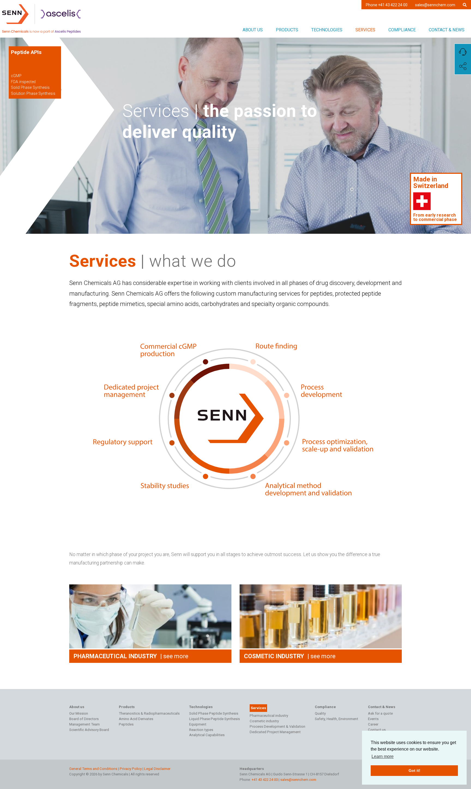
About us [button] (253, 29)
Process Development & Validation (277, 726)
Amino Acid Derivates (136, 719)
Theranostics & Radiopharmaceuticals (149, 713)
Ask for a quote (380, 713)
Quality (320, 713)
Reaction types (201, 730)
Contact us (377, 730)
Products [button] (287, 29)
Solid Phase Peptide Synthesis (213, 713)
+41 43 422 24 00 (265, 780)
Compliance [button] (402, 29)
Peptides (126, 724)
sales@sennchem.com (435, 5)
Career (373, 724)
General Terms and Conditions (93, 769)
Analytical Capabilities (207, 735)
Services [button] (365, 29)
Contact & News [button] (446, 29)
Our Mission (78, 713)
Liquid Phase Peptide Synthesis (214, 719)
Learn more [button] (383, 756)
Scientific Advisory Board (89, 730)
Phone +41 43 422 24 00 (386, 5)
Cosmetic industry (264, 721)
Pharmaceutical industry (269, 716)
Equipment (197, 724)
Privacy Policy (131, 769)
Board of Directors (84, 719)
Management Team (84, 724)
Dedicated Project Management (275, 732)
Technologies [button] (326, 29)
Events (373, 719)
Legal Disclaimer (157, 769)
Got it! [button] (414, 770)
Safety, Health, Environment (336, 719)
